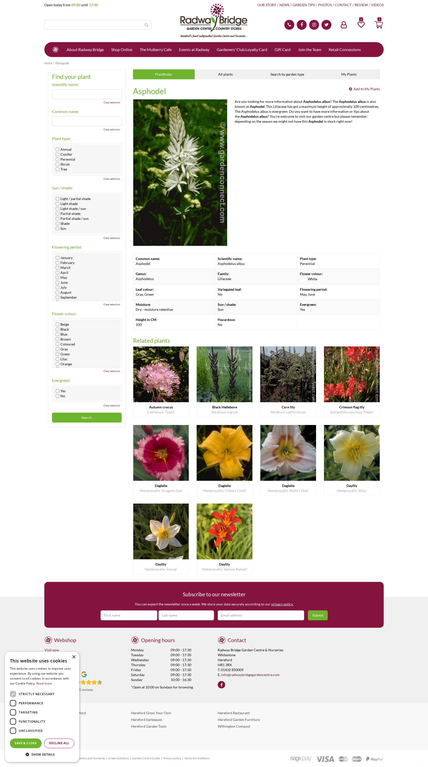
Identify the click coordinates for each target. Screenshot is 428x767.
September (68, 297)
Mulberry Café (55, 726)
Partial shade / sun (74, 218)
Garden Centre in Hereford (65, 713)
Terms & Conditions (197, 758)
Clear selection (112, 102)
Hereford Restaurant (234, 713)
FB (302, 25)
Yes (63, 391)
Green (65, 354)
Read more (44, 683)
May (63, 277)
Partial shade (70, 213)
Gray (64, 349)
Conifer (66, 154)
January (66, 257)
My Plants (349, 74)
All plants (225, 74)
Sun (63, 228)
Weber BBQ (53, 719)
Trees (48, 740)
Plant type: (61, 138)
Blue (63, 334)
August (65, 292)
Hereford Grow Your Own (151, 713)
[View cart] (379, 25)
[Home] (55, 49)
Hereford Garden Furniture (239, 719)
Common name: (65, 111)
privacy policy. (282, 604)
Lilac (64, 359)
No (62, 396)
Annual (66, 149)
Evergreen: (61, 380)
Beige (64, 324)
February (67, 262)
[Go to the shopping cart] (378, 25)
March (65, 267)
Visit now (51, 650)
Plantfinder (163, 74)
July (63, 287)
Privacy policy (172, 758)
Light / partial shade (75, 198)
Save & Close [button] (26, 743)
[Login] (344, 25)
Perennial (67, 159)
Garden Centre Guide (146, 758)
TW (326, 25)
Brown (65, 339)
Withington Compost (234, 726)
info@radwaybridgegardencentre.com (250, 675)
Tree (63, 169)
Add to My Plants (366, 89)
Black (64, 329)
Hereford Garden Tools (148, 726)
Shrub (65, 164)
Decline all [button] (59, 743)
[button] (42, 754)
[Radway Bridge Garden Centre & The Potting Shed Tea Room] (214, 21)
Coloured (67, 344)
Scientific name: (65, 84)
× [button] (74, 657)
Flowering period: (67, 247)
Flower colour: (64, 314)
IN (314, 25)
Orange (66, 364)
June (64, 282)
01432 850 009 (289, 25)
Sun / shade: (62, 188)
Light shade (69, 203)
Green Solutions (118, 758)
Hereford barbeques (146, 719)
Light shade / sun (73, 208)
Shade (65, 223)
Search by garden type (287, 74)
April (64, 272)
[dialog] (42, 707)
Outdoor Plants (56, 733)
